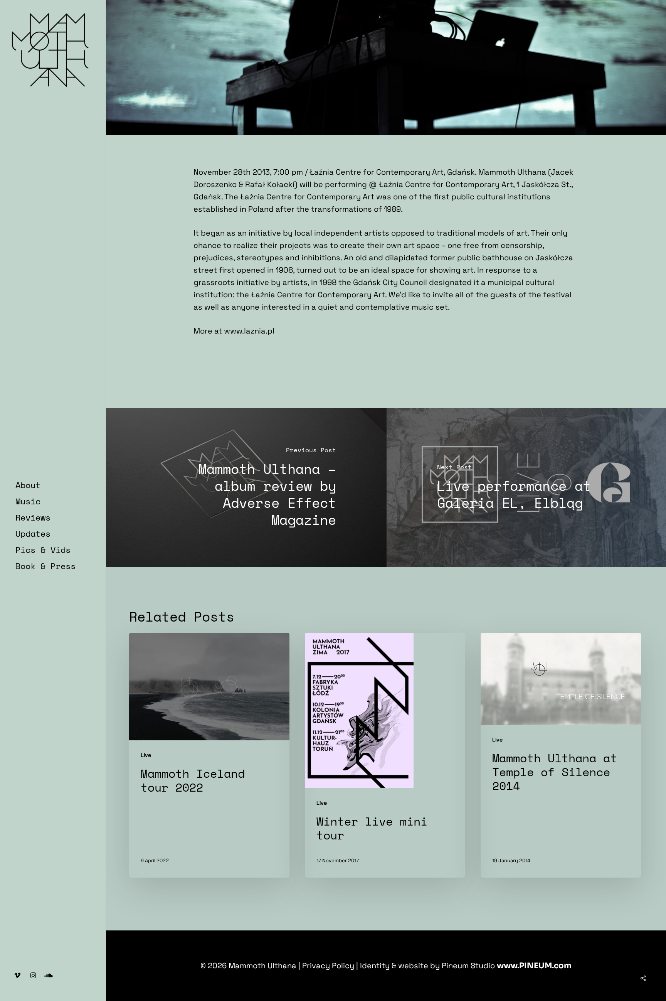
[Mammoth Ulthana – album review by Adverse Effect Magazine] (246, 487)
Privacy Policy (328, 966)
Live (146, 755)
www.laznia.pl (249, 331)
